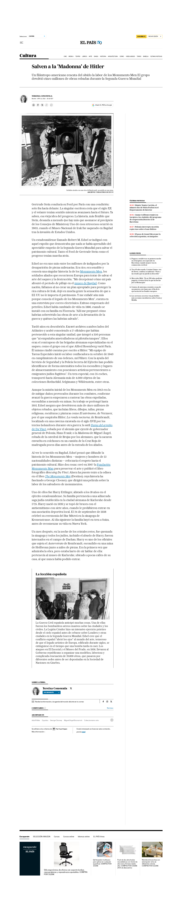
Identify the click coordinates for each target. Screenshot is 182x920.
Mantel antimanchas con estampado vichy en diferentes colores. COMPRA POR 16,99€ (151, 863)
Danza (96, 56)
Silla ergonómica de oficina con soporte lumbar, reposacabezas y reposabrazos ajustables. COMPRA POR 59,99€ (65, 872)
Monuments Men (91, 271)
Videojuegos (130, 56)
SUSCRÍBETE (141, 36)
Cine (65, 56)
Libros (84, 56)
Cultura (28, 55)
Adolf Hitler (36, 720)
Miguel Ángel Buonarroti (73, 720)
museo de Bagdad (85, 283)
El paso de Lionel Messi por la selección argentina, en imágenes (145, 235)
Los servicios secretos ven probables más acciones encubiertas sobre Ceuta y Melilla (146, 298)
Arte (90, 56)
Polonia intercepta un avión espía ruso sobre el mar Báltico (144, 228)
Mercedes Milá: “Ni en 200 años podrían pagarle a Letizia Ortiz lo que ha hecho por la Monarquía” (146, 280)
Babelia (146, 56)
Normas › (110, 708)
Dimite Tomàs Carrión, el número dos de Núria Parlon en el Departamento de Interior (144, 207)
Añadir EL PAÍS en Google (103, 105)
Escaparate (24, 836)
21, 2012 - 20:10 (45, 98)
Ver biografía (49, 692)
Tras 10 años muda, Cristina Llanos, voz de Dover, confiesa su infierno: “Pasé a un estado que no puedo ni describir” (146, 271)
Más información (38, 732)
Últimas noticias (156, 56)
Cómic (122, 56)
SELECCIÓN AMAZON (41, 836)
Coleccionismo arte (91, 720)
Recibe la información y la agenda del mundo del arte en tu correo (59, 702)
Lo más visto (135, 253)
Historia (103, 56)
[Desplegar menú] (22, 43)
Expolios (45, 720)
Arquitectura (113, 56)
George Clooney (56, 720)
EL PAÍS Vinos (98, 836)
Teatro (77, 56)
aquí (83, 732)
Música (71, 56)
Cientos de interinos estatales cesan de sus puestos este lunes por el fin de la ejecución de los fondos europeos (146, 289)
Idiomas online (84, 836)
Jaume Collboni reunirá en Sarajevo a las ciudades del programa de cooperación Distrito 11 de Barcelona (145, 218)
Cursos (57, 836)
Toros (139, 56)
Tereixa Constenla (42, 96)
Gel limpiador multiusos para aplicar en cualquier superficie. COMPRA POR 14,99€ (102, 863)
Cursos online (68, 836)
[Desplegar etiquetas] (112, 720)
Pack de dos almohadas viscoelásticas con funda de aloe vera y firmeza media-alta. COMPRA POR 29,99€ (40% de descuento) (127, 864)
